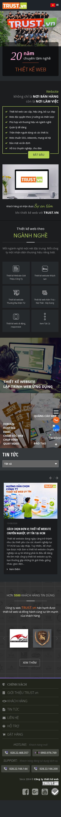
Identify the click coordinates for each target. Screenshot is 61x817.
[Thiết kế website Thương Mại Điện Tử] (16, 297)
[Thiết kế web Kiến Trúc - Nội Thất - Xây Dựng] (45, 297)
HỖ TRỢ (13, 726)
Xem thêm (14, 558)
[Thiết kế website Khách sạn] (45, 273)
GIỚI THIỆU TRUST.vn (22, 692)
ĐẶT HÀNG (15, 734)
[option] (30, 523)
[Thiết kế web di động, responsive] (16, 321)
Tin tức (10, 454)
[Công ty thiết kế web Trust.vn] (14, 5)
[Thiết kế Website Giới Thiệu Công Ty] (16, 273)
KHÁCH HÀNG (17, 701)
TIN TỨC (13, 709)
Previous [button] (50, 477)
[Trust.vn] (50, 783)
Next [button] (57, 477)
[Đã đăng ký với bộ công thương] (55, 792)
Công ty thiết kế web (46, 779)
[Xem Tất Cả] (45, 321)
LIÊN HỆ (13, 717)
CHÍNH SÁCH (17, 684)
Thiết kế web (30, 69)
